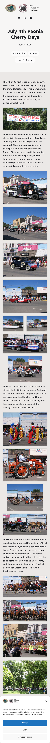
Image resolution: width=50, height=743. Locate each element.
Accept (25, 723)
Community (19, 53)
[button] (46, 701)
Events (33, 53)
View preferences (25, 737)
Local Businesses (25, 60)
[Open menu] (19, 17)
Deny (25, 730)
